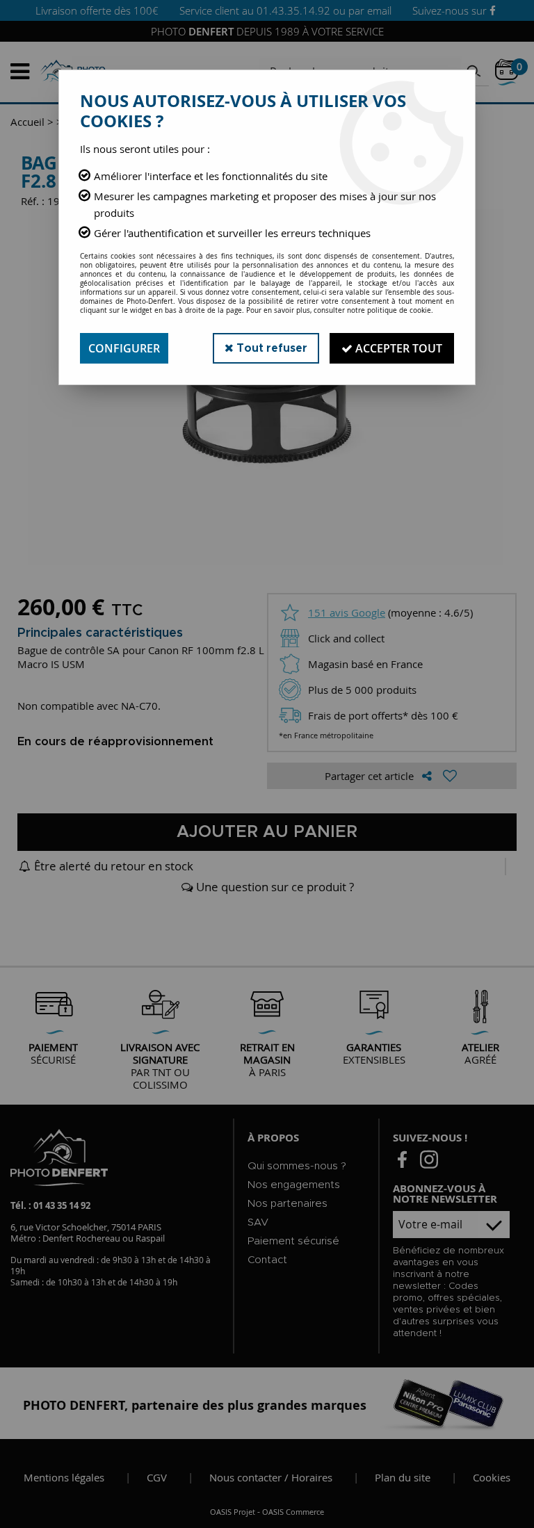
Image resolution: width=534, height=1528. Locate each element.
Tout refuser (270, 348)
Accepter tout (397, 348)
